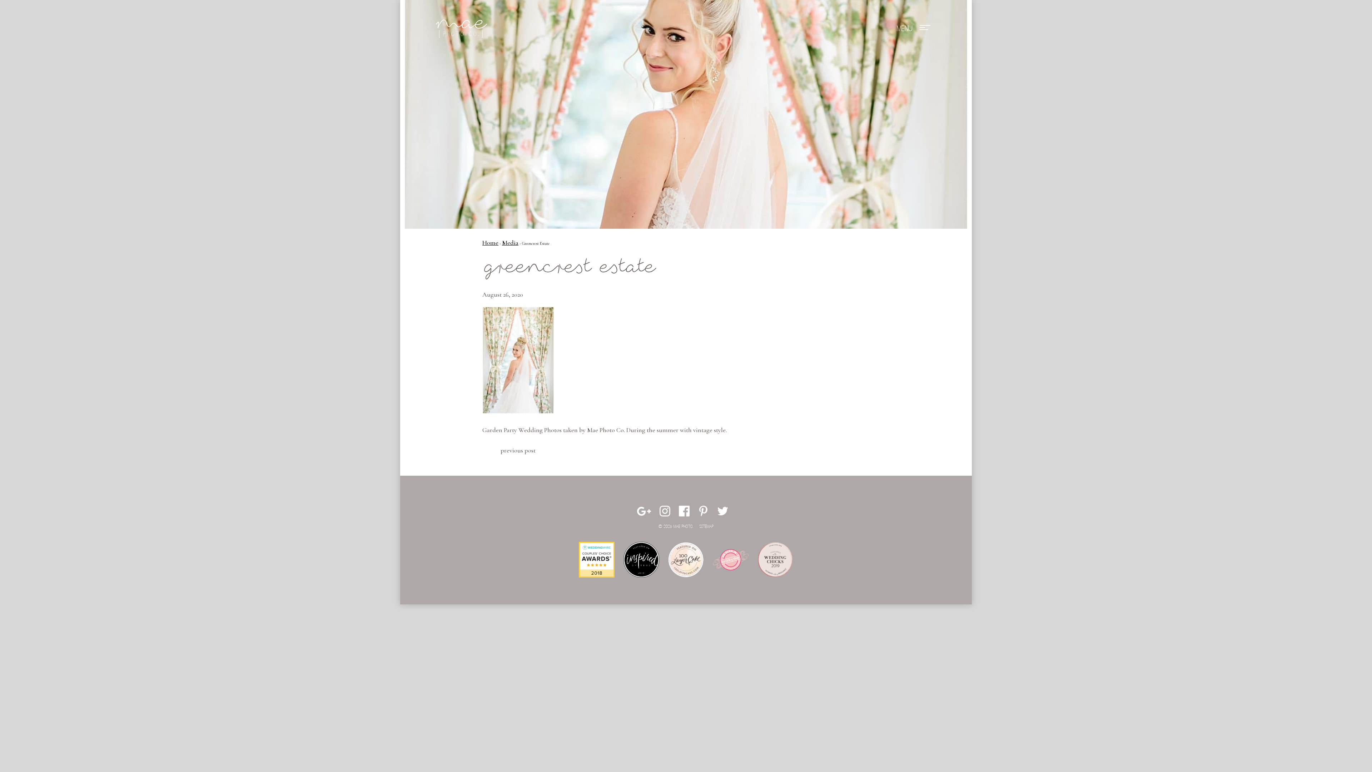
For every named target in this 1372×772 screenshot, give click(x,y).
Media (510, 243)
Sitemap (706, 526)
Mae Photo (462, 29)
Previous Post (518, 450)
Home (490, 243)
